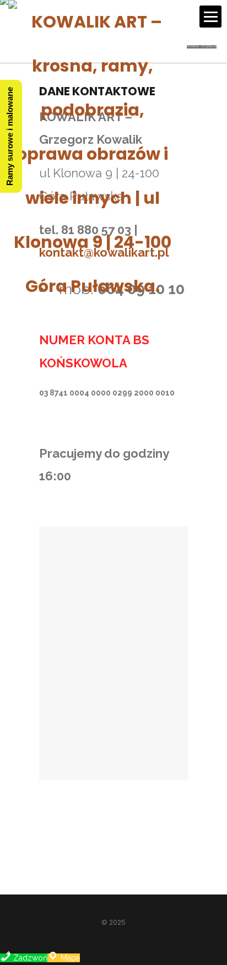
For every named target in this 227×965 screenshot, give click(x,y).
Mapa (69, 957)
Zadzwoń (29, 957)
